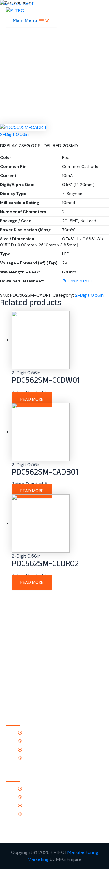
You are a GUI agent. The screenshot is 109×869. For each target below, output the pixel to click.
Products (33, 750)
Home (29, 733)
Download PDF (82, 281)
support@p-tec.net (44, 806)
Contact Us (35, 758)
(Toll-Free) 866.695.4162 (49, 797)
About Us (33, 741)
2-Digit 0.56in (14, 134)
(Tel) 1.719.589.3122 (43, 789)
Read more (31, 399)
